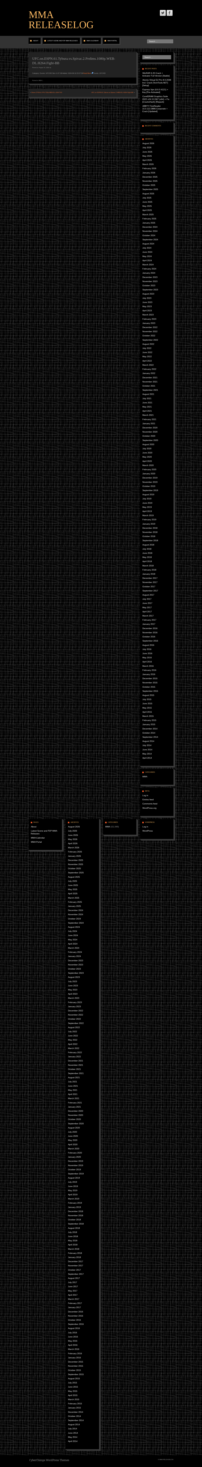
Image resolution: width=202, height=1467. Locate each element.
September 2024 (150, 239)
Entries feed (148, 799)
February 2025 (149, 218)
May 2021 (147, 407)
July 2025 (146, 198)
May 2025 (147, 206)
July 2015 (146, 699)
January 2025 (148, 223)
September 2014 (150, 737)
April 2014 (147, 758)
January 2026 (148, 172)
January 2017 (148, 624)
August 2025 (148, 193)
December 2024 (149, 227)
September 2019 (150, 490)
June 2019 (147, 503)
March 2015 (148, 716)
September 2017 (150, 590)
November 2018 (149, 532)
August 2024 (148, 243)
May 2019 (147, 507)
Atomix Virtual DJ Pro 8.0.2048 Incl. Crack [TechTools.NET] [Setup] (156, 82)
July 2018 (146, 549)
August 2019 (148, 494)
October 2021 (148, 386)
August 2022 (148, 344)
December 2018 (149, 528)
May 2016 (147, 657)
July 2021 (146, 398)
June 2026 (147, 152)
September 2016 (150, 641)
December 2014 (149, 728)
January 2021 (148, 423)
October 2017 (148, 586)
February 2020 (149, 469)
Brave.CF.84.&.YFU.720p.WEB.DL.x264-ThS (46, 92)
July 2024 (146, 248)
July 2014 (146, 745)
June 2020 (147, 452)
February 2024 (149, 269)
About (35, 41)
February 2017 (149, 620)
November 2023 (149, 281)
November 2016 (149, 632)
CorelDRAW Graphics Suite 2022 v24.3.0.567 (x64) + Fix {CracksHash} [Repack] (155, 99)
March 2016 (148, 666)
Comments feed (149, 803)
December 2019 (149, 478)
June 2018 (147, 553)
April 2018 (147, 561)
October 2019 (148, 486)
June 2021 (147, 402)
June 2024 (147, 252)
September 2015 (150, 691)
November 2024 (149, 231)
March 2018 (148, 565)
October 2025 (148, 185)
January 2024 (148, 273)
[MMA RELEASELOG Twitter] (163, 13)
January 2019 (148, 524)
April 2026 (147, 160)
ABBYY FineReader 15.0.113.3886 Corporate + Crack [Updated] (155, 109)
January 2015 (148, 724)
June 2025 (147, 202)
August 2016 (148, 645)
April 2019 (147, 511)
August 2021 (148, 394)
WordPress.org (149, 808)
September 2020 (150, 440)
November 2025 (149, 181)
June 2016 (147, 653)
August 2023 (148, 294)
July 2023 (146, 298)
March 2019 (148, 515)
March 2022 (148, 365)
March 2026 (148, 164)
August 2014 (148, 741)
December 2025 (149, 177)
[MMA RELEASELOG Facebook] (170, 13)
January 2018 (148, 574)
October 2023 (148, 285)
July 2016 (146, 649)
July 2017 (146, 599)
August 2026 (148, 143)
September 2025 (150, 189)
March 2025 (148, 214)
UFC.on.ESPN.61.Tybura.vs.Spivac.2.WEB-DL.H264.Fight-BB (112, 92)
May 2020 (147, 457)
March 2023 (148, 314)
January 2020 (148, 473)
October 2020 (148, 436)
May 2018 (147, 557)
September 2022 (150, 340)
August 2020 (148, 444)
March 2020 (148, 465)
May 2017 (147, 607)
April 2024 (147, 260)
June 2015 (147, 703)
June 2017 (147, 603)
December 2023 (149, 277)
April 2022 (147, 361)
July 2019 (146, 498)
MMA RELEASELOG (61, 19)
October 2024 (148, 235)
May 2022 (147, 356)
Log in (145, 795)
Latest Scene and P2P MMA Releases (62, 41)
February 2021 (149, 419)
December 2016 (149, 628)
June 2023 (147, 302)
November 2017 (149, 582)
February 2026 (149, 168)
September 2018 (150, 540)
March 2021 (148, 415)
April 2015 (147, 712)
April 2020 (147, 461)
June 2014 (147, 749)
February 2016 (149, 670)
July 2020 (146, 448)
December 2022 (149, 327)
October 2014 (148, 733)
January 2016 (148, 674)
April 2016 (147, 661)
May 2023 (147, 306)
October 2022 (148, 335)
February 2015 (149, 720)
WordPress (147, 831)
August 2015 (148, 695)
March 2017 (148, 616)
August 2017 (148, 595)
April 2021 (147, 411)
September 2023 (150, 289)
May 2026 (147, 156)
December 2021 (149, 377)
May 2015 (147, 708)
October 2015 (148, 687)
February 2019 (149, 519)
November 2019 (149, 482)
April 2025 (147, 210)
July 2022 (146, 348)
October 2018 (148, 536)
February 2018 (149, 570)
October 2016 (148, 636)
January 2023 (148, 323)
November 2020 (149, 432)
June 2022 (147, 352)
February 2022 (149, 369)
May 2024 (147, 256)
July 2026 (146, 147)
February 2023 (149, 319)
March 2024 (148, 264)
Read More (87, 73)
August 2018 (148, 545)
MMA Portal (112, 41)
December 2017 (149, 578)
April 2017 (147, 611)
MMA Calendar (92, 41)
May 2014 (147, 754)
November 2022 (149, 331)
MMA (40, 80)
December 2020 (149, 427)
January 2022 (148, 373)
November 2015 (149, 682)
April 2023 (147, 310)
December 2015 (149, 678)
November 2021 (149, 381)
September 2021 (150, 390)
